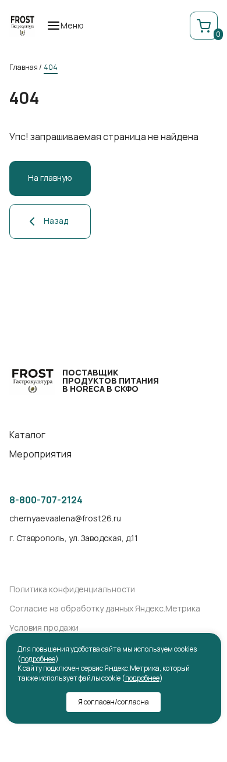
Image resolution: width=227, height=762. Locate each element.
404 (51, 67)
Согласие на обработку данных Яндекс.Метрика (104, 609)
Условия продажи (44, 628)
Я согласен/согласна (113, 702)
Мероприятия (40, 454)
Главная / (25, 67)
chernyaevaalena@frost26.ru (65, 519)
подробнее (38, 659)
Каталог (27, 435)
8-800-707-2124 (46, 500)
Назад (56, 220)
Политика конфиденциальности (72, 590)
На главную (50, 177)
